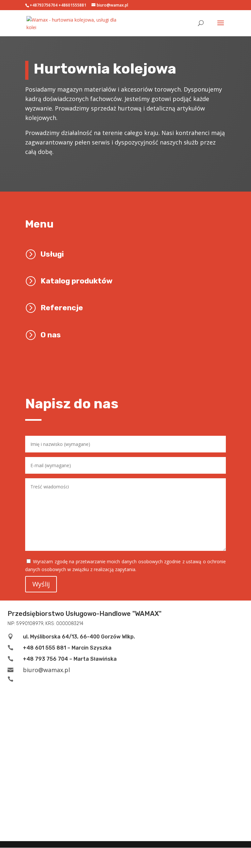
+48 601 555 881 (44, 648)
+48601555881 (72, 5)
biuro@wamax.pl (46, 670)
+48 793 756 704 (45, 659)
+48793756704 (44, 5)
